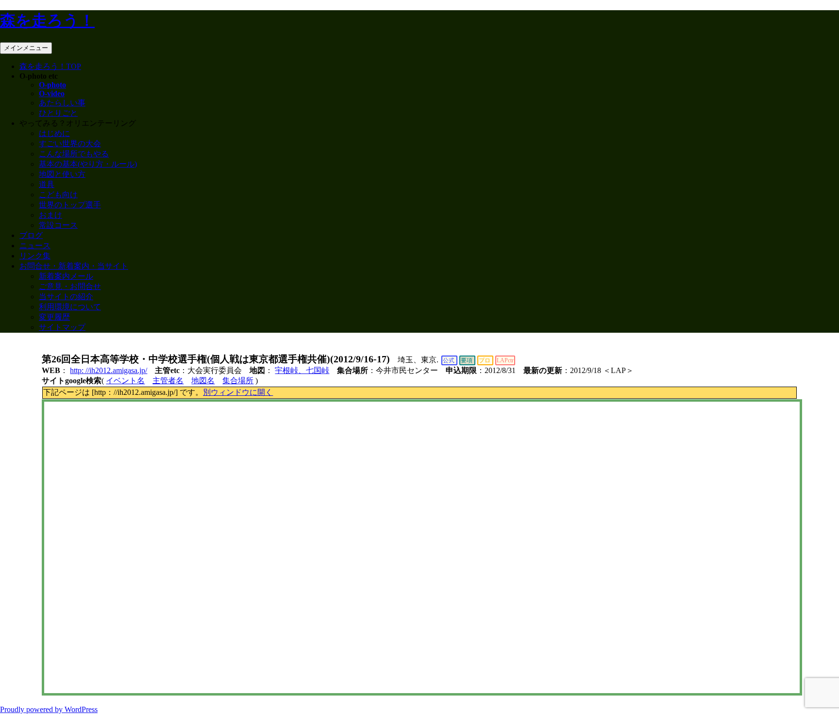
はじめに (54, 133)
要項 (466, 360)
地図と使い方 (62, 174)
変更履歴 (54, 317)
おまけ (50, 215)
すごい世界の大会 (70, 143)
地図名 (203, 380)
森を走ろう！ (47, 20)
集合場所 (237, 380)
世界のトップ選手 (70, 205)
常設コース (58, 225)
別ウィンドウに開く (238, 392)
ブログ (31, 235)
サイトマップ (62, 327)
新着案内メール (66, 276)
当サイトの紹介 (66, 296)
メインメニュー (26, 47)
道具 (46, 184)
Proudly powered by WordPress (49, 709)
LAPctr (505, 360)
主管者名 (168, 380)
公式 (448, 360)
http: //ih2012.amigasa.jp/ (108, 370)
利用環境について (70, 307)
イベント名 (125, 380)
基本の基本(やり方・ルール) (88, 164)
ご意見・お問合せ (70, 286)
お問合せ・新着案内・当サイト (73, 266)
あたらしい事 (62, 103)
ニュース (34, 245)
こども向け (58, 194)
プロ (484, 360)
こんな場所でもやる (74, 154)
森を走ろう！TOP (50, 66)
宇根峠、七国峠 (302, 370)
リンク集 (34, 256)
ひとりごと (58, 113)
